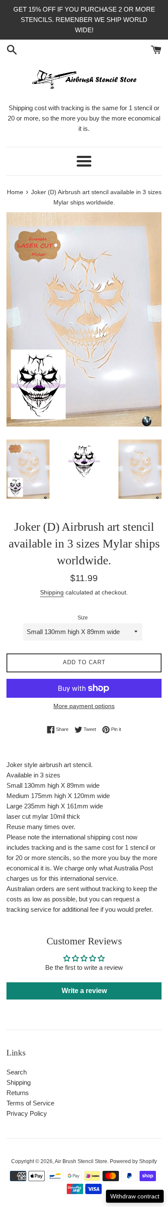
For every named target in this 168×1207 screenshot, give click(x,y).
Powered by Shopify (133, 1161)
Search (16, 1072)
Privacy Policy (26, 1113)
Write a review (84, 990)
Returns (17, 1092)
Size (83, 618)
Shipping (52, 592)
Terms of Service (30, 1103)
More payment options (84, 706)
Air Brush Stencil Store (81, 1161)
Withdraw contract (134, 1196)
